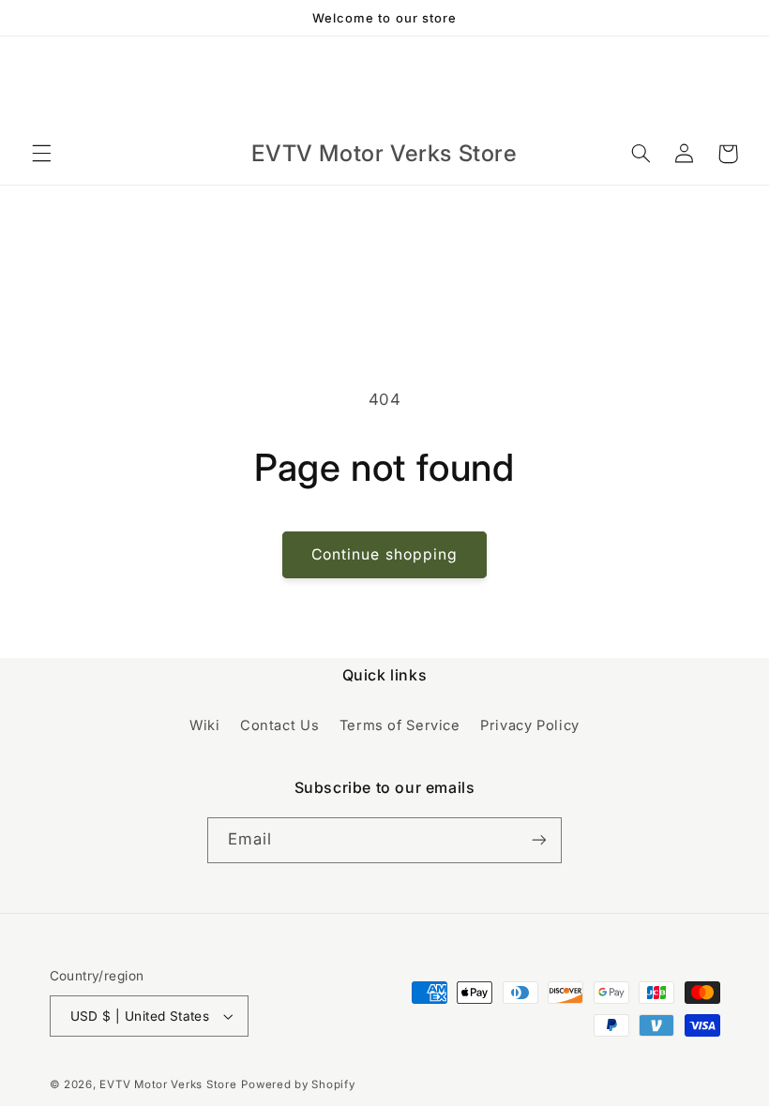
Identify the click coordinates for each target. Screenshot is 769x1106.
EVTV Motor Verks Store (167, 1084)
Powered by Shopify (297, 1084)
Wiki (204, 725)
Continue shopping (384, 554)
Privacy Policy (530, 725)
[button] (41, 153)
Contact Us (279, 725)
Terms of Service (399, 725)
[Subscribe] (539, 840)
